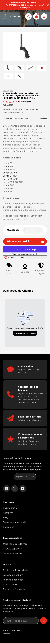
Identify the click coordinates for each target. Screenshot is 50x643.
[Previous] (6, 5)
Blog (5, 517)
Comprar (8, 512)
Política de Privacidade (15, 570)
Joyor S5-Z (9, 166)
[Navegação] (44, 16)
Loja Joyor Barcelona (28, 441)
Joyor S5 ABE (10, 179)
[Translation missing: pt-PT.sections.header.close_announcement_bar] (48, 5)
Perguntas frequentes (15, 589)
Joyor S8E (8, 185)
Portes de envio (29, 109)
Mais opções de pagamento (25, 254)
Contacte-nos (10, 584)
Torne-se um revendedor (16, 522)
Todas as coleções (13, 553)
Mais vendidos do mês (15, 544)
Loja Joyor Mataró (27, 444)
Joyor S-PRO (10, 176)
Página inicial (10, 508)
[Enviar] (43, 620)
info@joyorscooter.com (29, 420)
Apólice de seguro (13, 575)
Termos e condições (14, 579)
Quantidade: (13, 230)
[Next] (43, 5)
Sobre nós (8, 527)
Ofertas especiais (12, 548)
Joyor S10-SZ (10, 172)
